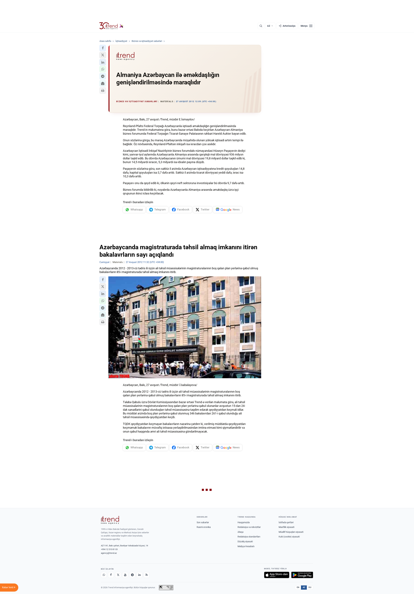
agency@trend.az (109, 553)
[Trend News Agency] (110, 520)
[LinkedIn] (139, 575)
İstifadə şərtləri (286, 522)
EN (298, 587)
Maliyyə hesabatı (246, 546)
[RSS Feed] (146, 575)
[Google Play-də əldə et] (302, 575)
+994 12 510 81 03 (109, 549)
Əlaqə (240, 532)
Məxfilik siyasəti (286, 527)
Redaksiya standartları (249, 536)
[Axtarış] (261, 26)
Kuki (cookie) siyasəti (289, 536)
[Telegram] (132, 575)
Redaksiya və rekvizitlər (249, 527)
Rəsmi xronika (204, 527)
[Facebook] (111, 575)
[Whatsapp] (104, 575)
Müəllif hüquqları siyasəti (291, 532)
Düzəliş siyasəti (245, 541)
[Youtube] (125, 575)
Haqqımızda (244, 522)
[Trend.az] (111, 25)
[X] (118, 575)
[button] (103, 48)
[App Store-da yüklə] (276, 575)
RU (310, 587)
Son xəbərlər (203, 522)
